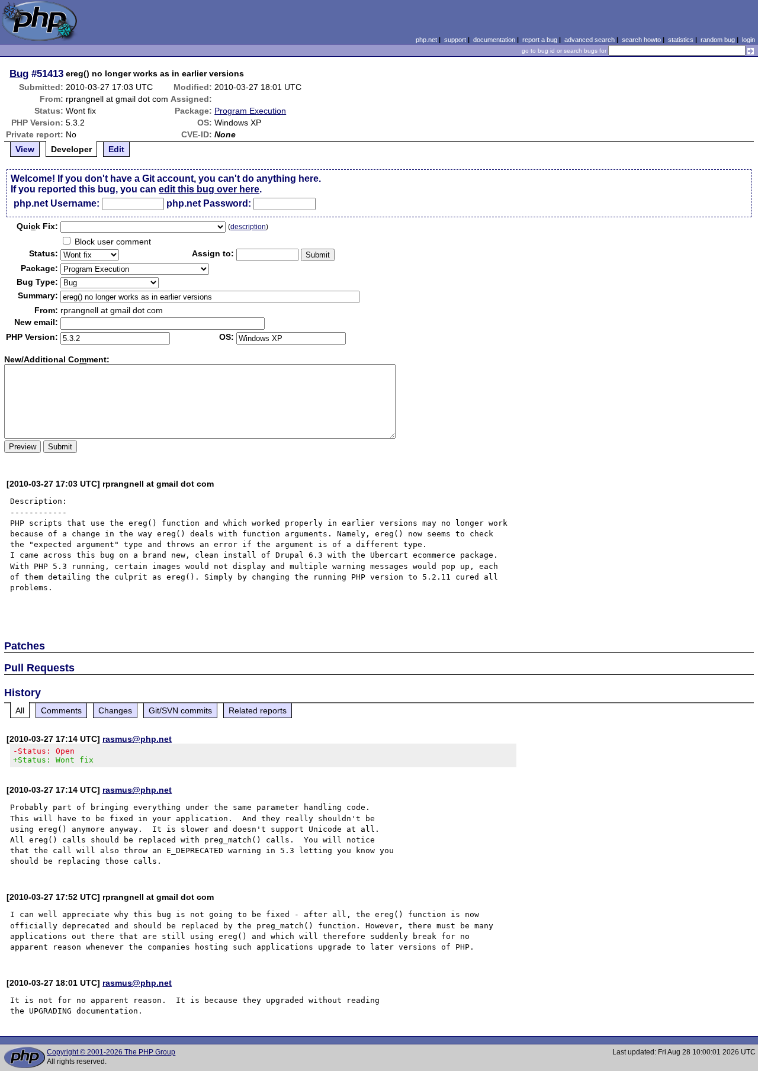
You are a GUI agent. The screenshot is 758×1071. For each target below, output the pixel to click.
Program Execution (250, 110)
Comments (61, 710)
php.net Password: (208, 203)
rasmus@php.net (137, 739)
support (455, 39)
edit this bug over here (209, 189)
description (248, 227)
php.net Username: (56, 203)
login (748, 39)
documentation (494, 39)
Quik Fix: (37, 226)
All (19, 710)
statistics (680, 39)
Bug (18, 73)
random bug (718, 39)
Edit (116, 149)
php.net (426, 39)
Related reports (258, 710)
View (24, 149)
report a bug (539, 39)
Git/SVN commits (180, 710)
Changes (115, 710)
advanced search (589, 39)
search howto (641, 39)
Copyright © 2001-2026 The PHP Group (111, 1052)
